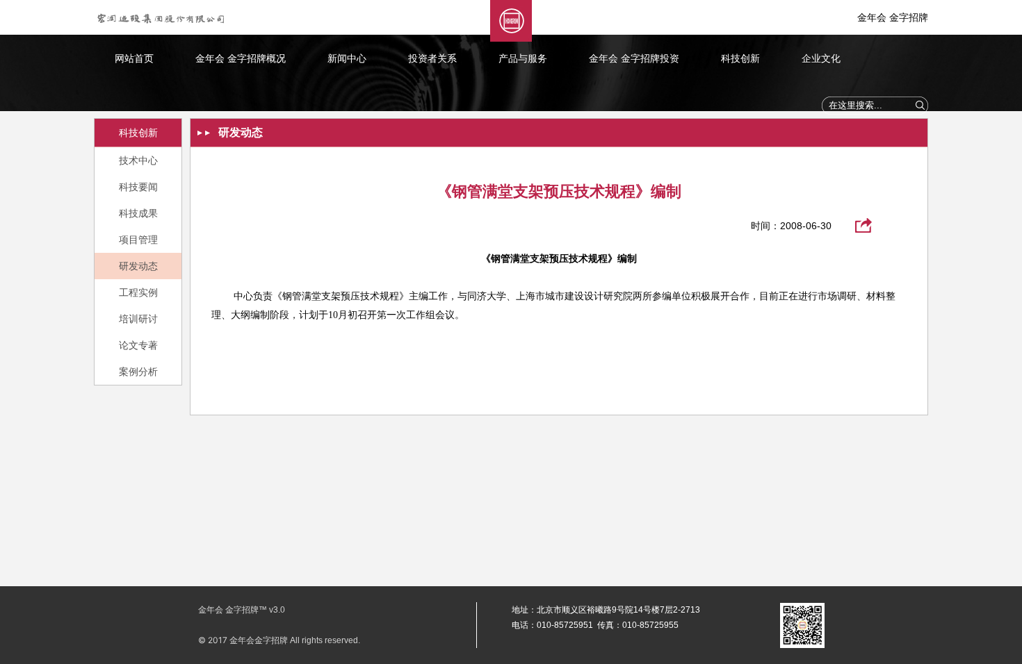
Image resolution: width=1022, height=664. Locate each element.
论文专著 (138, 345)
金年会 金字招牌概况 (240, 58)
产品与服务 (522, 58)
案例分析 (138, 371)
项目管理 (138, 239)
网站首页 (134, 58)
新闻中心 (346, 58)
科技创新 (740, 58)
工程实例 (138, 292)
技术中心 (138, 160)
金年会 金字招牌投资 (634, 58)
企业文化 (821, 58)
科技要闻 (138, 186)
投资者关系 (432, 58)
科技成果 (138, 213)
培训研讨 (138, 318)
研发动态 (138, 266)
